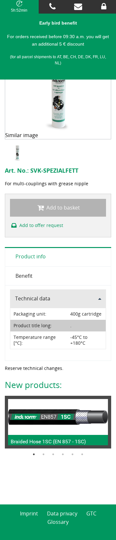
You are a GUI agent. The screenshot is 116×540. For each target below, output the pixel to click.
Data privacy (62, 513)
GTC (91, 513)
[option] (18, 152)
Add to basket (62, 207)
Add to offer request (40, 225)
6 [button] (82, 454)
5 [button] (72, 454)
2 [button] (43, 454)
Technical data (32, 298)
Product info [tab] (30, 256)
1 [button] (34, 454)
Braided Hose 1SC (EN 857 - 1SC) (48, 441)
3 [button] (53, 454)
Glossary (58, 521)
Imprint (29, 513)
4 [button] (63, 454)
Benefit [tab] (24, 275)
